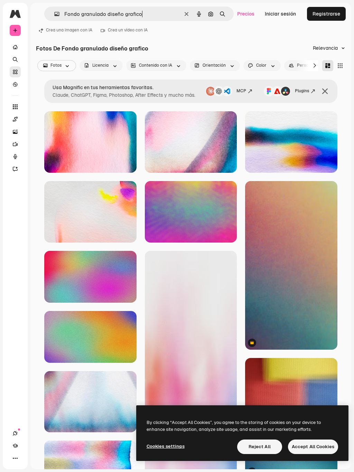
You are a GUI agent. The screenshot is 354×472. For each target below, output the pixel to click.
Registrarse (326, 14)
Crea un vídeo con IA (128, 30)
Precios (245, 14)
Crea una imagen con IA (69, 30)
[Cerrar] (325, 91)
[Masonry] (327, 65)
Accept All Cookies (313, 447)
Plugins (302, 91)
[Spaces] (15, 119)
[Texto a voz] (15, 156)
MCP (241, 91)
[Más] (15, 458)
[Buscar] (15, 59)
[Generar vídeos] (15, 144)
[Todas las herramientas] (15, 106)
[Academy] (15, 445)
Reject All (260, 447)
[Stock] (15, 71)
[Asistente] (15, 168)
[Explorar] (15, 84)
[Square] (340, 65)
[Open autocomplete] (54, 14)
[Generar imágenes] (15, 131)
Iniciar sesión (280, 14)
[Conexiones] (15, 433)
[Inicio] (15, 47)
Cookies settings (166, 446)
